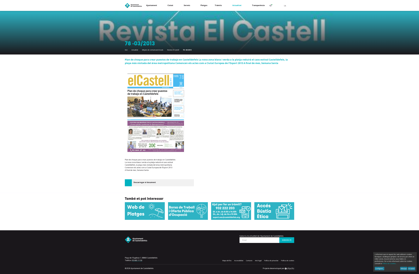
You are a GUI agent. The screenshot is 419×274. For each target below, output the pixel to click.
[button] (153, 5)
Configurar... (379, 268)
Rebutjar (404, 268)
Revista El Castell (173, 50)
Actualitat (134, 50)
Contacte (249, 261)
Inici (126, 50)
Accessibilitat (238, 261)
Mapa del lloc (227, 261)
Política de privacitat (271, 261)
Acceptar (411, 268)
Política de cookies (287, 261)
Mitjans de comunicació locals (152, 50)
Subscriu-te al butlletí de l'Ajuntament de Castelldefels (261, 236)
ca (285, 6)
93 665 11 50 (137, 260)
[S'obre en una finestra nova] (145, 211)
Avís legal (258, 261)
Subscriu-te (286, 240)
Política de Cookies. (389, 263)
